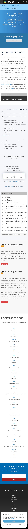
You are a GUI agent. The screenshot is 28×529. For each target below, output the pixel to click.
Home (13, 495)
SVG (14, 397)
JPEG (14, 355)
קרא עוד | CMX (4, 264)
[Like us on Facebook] (5, 490)
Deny (20, 524)
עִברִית (20, 2)
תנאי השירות (15, 181)
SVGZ (14, 444)
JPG (14, 349)
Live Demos (13, 506)
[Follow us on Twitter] (8, 490)
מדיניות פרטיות (9, 181)
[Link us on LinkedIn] (11, 490)
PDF (14, 418)
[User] (23, 2)
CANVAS (14, 449)
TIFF (14, 402)
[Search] (26, 2)
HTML (14, 423)
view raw (24, 234)
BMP (14, 328)
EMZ (14, 428)
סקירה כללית (14, 40)
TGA (14, 439)
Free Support (14, 508)
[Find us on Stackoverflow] (14, 490)
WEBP (14, 407)
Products (14, 497)
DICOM (14, 339)
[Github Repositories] (20, 490)
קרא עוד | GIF (4, 301)
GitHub (19, 234)
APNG (14, 381)
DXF (14, 391)
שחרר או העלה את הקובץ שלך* (14, 177)
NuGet (12, 88)
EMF (14, 344)
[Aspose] (9, 2)
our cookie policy (11, 518)
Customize (8, 524)
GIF (14, 334)
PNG (14, 376)
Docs (14, 504)
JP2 (14, 360)
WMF (14, 412)
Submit (14, 479)
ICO (14, 455)
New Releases (14, 499)
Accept (14, 521)
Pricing (13, 501)
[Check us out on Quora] (17, 490)
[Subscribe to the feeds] (23, 490)
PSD (14, 386)
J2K (14, 365)
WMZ (14, 434)
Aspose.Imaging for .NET (6, 84)
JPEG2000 (14, 370)
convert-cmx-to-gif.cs (6, 234)
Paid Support (14, 510)
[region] (14, 214)
